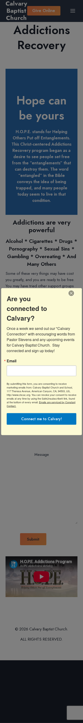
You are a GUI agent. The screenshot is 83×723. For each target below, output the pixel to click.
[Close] (71, 293)
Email (11, 361)
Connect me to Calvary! (41, 418)
